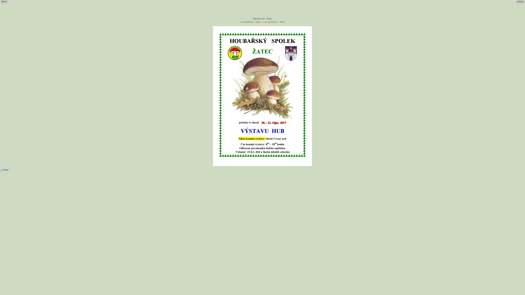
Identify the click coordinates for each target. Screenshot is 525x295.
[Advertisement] (262, 8)
